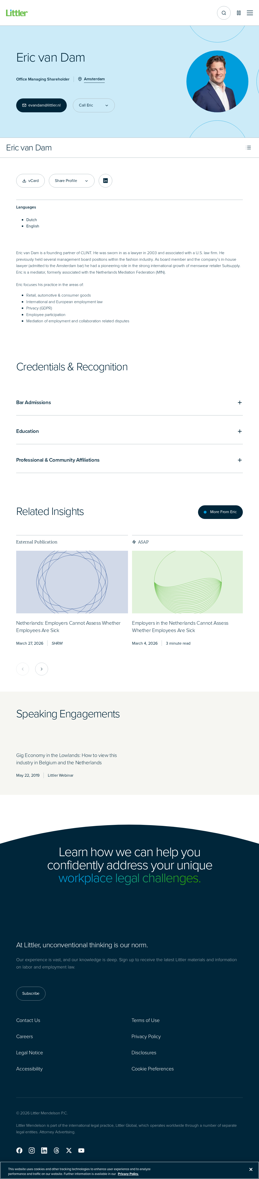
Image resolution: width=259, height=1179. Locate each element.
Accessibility (29, 1068)
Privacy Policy (146, 1036)
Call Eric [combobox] (86, 105)
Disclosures (144, 1052)
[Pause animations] (239, 12)
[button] (19, 1150)
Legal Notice (29, 1052)
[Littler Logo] (17, 13)
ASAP (143, 541)
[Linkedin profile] (105, 181)
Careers (24, 1036)
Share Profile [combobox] (66, 181)
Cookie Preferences (153, 1068)
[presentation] (72, 582)
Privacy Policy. (128, 1173)
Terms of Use (146, 1020)
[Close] (250, 1169)
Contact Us (28, 1020)
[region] (129, 1170)
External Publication (36, 541)
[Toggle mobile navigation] (250, 13)
